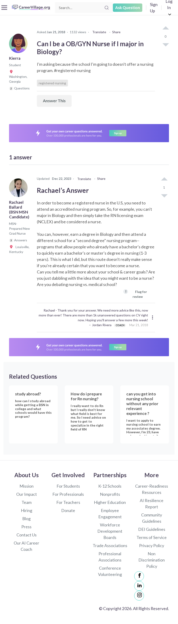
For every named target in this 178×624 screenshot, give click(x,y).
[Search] (106, 7)
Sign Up (154, 7)
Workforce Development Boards (109, 531)
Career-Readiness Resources (151, 489)
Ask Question (127, 7)
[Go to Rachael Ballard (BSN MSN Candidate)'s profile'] (19, 189)
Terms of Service (152, 537)
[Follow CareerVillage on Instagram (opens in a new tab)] (139, 596)
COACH (120, 325)
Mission (26, 486)
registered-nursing (52, 83)
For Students (68, 486)
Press (26, 526)
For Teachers (68, 502)
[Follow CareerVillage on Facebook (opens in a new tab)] (139, 576)
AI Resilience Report (151, 503)
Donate (68, 510)
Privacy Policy (151, 545)
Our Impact (26, 494)
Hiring (26, 510)
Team (27, 502)
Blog (26, 518)
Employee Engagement (110, 513)
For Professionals (68, 494)
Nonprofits (110, 494)
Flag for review (136, 294)
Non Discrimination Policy (151, 560)
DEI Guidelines (151, 529)
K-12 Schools (109, 486)
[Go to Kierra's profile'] (19, 45)
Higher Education (110, 502)
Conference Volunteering (110, 571)
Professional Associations (110, 556)
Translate (99, 32)
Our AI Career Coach (26, 546)
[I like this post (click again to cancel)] (165, 28)
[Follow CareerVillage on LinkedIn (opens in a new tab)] (139, 586)
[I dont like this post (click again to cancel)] (165, 44)
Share (116, 32)
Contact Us (26, 534)
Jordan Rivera (101, 325)
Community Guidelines (151, 518)
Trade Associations (110, 545)
